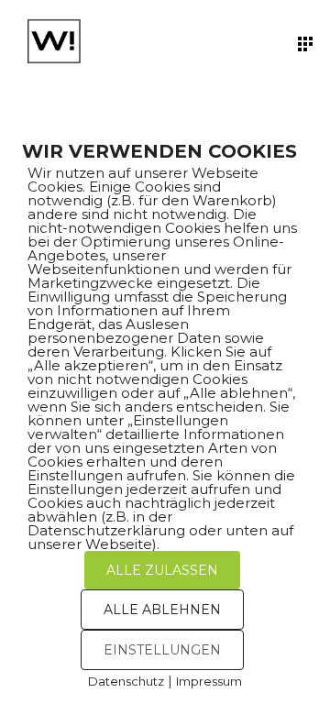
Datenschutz (126, 681)
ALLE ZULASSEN (162, 570)
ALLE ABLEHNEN (162, 609)
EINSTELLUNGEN (162, 650)
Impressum (209, 681)
